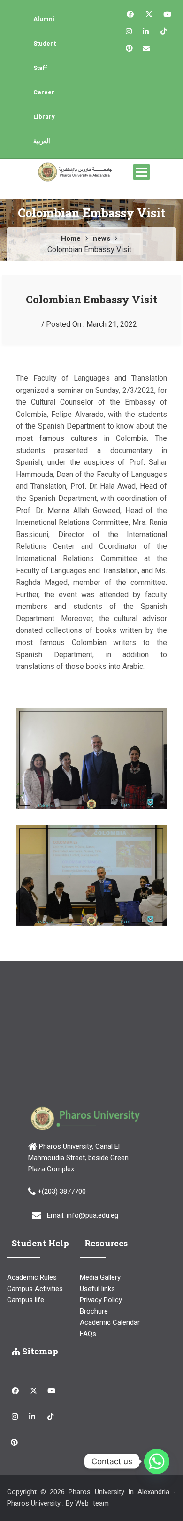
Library (44, 116)
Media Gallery (100, 1277)
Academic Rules (32, 1277)
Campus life (25, 1300)
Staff (40, 67)
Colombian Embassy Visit (91, 299)
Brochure (94, 1311)
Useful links (97, 1288)
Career (43, 92)
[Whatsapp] (156, 1461)
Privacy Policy (101, 1300)
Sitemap (39, 1351)
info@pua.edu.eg (92, 1215)
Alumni (43, 19)
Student (44, 43)
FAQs (88, 1333)
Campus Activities (35, 1288)
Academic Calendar (110, 1322)
